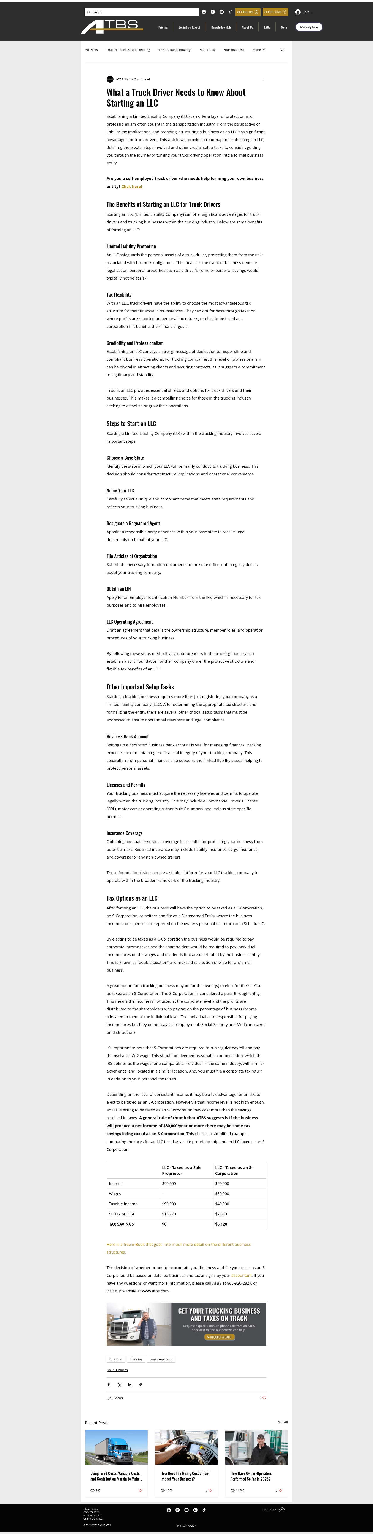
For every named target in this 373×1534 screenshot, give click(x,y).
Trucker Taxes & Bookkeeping (128, 49)
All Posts (91, 49)
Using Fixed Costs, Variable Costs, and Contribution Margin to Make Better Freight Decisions (115, 1476)
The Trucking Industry (175, 49)
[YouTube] (222, 12)
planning (136, 1359)
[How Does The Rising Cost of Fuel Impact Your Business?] (186, 1447)
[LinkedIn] (195, 1510)
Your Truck (207, 49)
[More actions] (263, 79)
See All (283, 1422)
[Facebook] (204, 12)
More (257, 49)
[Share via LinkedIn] (130, 1385)
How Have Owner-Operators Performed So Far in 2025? (251, 1476)
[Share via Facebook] (109, 1385)
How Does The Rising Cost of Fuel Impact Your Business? (185, 1476)
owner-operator (161, 1359)
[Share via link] (140, 1385)
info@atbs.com (90, 1508)
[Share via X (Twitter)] (119, 1385)
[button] (282, 49)
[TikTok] (230, 12)
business (115, 1359)
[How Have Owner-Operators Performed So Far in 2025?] (256, 1447)
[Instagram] (213, 12)
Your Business (233, 49)
